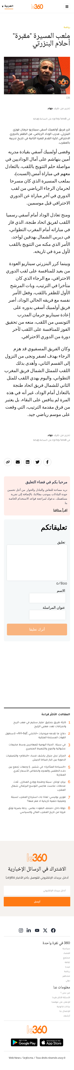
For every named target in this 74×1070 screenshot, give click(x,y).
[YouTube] (37, 930)
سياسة (66, 948)
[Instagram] (21, 930)
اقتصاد (66, 953)
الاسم (61, 591)
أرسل (37, 901)
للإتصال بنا (64, 1011)
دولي (68, 980)
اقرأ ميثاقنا (60, 510)
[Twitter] (45, 930)
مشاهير (66, 975)
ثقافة (67, 962)
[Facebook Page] (53, 930)
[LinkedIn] (29, 930)
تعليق (61, 542)
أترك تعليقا (37, 629)
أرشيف (66, 1015)
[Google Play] (24, 1042)
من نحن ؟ (65, 992)
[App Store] (51, 1042)
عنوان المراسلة (54, 607)
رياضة (67, 27)
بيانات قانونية (63, 1006)
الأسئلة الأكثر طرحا (61, 997)
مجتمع (66, 957)
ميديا (67, 966)
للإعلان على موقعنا (61, 1002)
